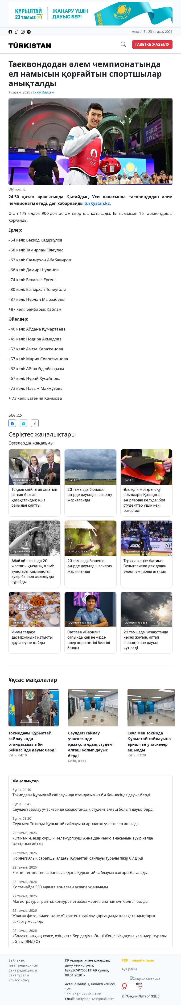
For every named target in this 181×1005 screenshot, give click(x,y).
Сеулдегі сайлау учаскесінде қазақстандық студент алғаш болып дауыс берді (82, 809)
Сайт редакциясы (22, 970)
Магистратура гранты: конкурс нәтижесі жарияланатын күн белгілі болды (80, 901)
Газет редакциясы (23, 965)
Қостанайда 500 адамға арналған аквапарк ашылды (60, 887)
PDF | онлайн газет (138, 960)
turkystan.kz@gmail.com (95, 999)
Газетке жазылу (152, 44)
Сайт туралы (18, 975)
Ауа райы (129, 969)
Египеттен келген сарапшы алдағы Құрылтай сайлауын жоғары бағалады (80, 872)
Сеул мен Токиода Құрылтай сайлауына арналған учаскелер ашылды (75, 823)
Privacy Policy (18, 980)
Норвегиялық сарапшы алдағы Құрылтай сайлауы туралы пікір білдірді (77, 858)
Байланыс (16, 960)
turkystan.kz (97, 203)
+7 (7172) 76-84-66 (86, 994)
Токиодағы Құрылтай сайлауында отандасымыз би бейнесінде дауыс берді (81, 794)
